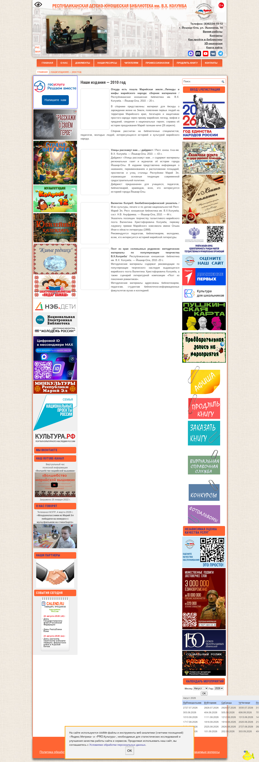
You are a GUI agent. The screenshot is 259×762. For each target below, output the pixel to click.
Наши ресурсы (107, 63)
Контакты (211, 63)
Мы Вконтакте (46, 450)
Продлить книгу (187, 63)
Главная (47, 63)
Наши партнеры (48, 555)
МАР (37, 51)
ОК (129, 751)
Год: (211, 688)
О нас (64, 63)
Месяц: (189, 688)
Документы (82, 63)
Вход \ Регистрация (205, 89)
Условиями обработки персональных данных (117, 744)
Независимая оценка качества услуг (201, 530)
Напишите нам (55, 100)
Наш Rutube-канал (50, 458)
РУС (37, 47)
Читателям (131, 63)
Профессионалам (157, 63)
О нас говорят (46, 506)
